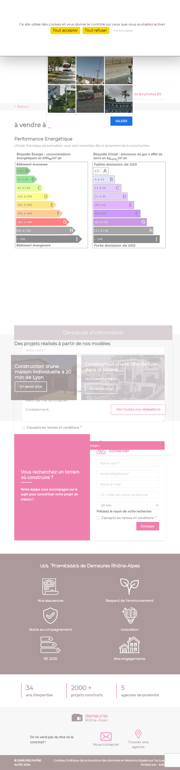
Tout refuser (96, 30)
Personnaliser (123, 30)
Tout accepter (65, 30)
